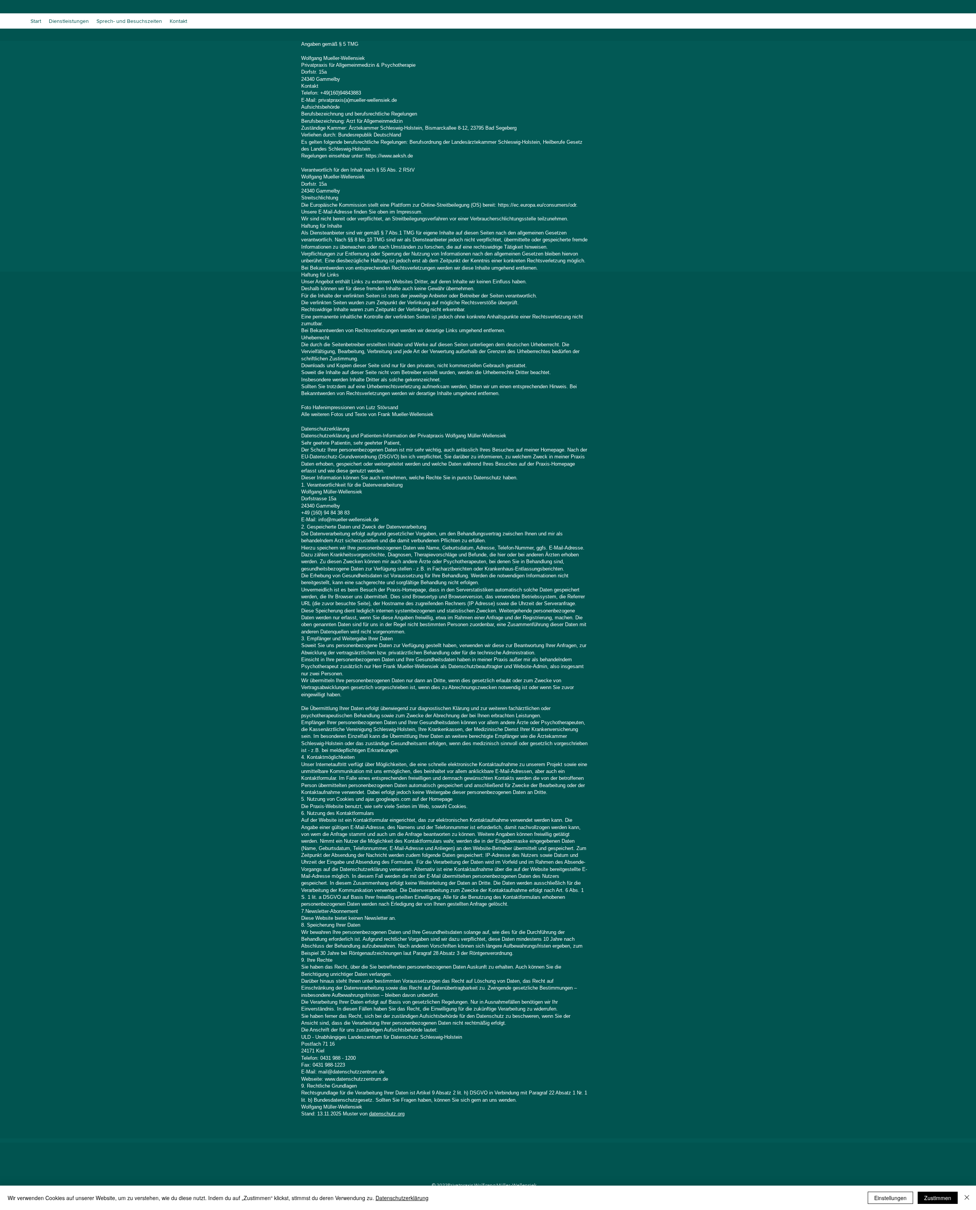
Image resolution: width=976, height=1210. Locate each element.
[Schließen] (966, 1198)
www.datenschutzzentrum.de (356, 1079)
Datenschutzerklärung (402, 1198)
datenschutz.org (387, 1114)
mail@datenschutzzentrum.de (351, 1072)
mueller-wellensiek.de (355, 519)
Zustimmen (937, 1198)
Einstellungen (890, 1198)
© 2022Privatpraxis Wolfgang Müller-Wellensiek (484, 1185)
